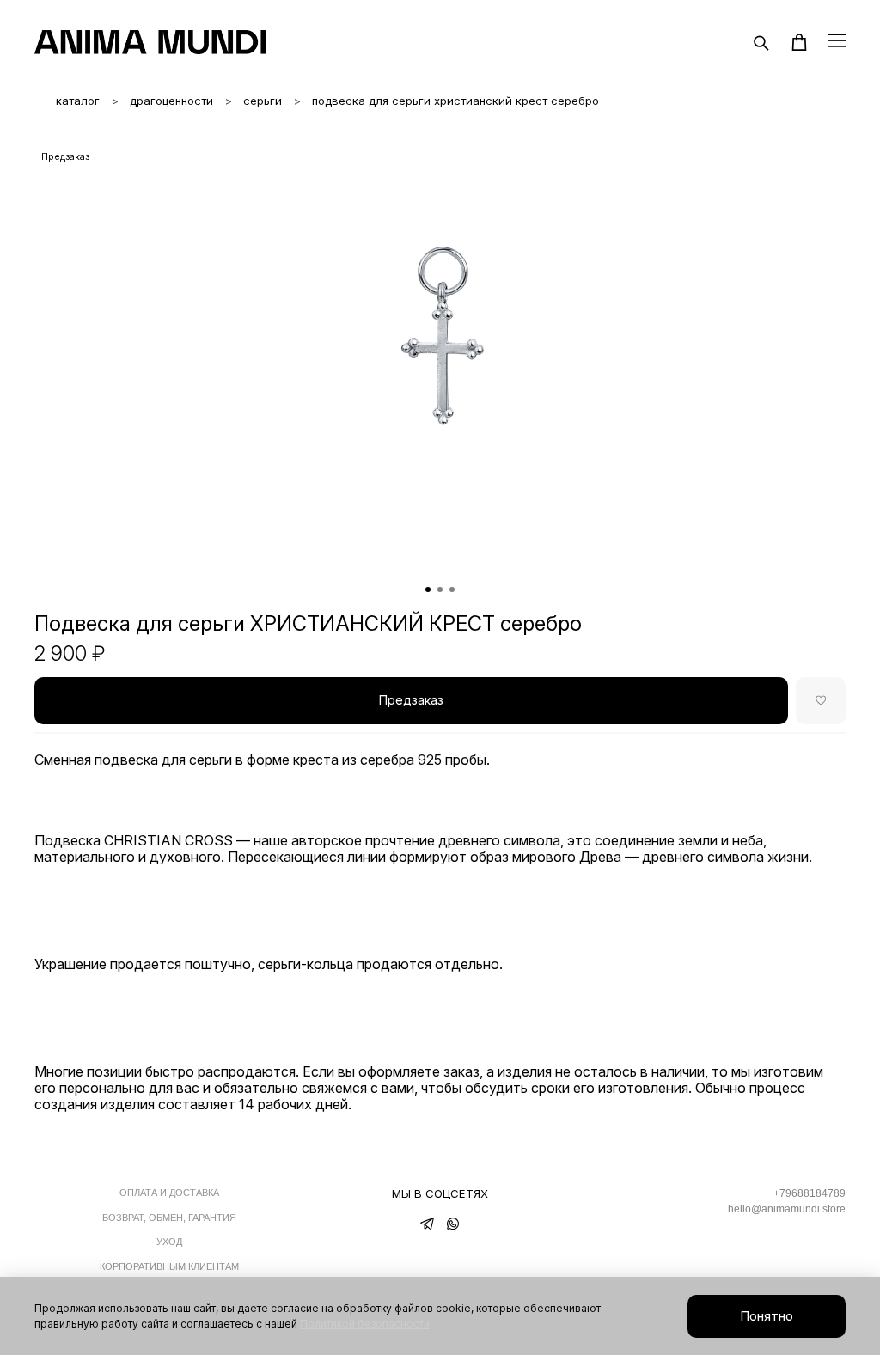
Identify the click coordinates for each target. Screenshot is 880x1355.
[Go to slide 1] (428, 589)
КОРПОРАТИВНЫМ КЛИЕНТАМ (169, 1266)
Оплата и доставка (169, 1192)
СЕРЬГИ (262, 100)
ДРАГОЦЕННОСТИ (171, 100)
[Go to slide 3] (452, 589)
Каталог (78, 100)
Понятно (766, 1316)
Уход (169, 1241)
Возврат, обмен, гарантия (169, 1217)
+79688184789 (809, 1193)
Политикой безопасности (365, 1323)
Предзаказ (411, 700)
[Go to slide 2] (440, 589)
